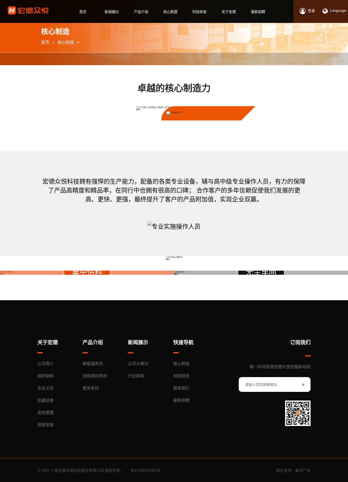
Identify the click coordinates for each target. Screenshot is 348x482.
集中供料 (87, 272)
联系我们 (181, 388)
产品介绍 (141, 12)
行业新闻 (136, 376)
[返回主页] (28, 10)
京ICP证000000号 (145, 470)
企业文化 (45, 388)
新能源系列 (93, 364)
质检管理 (45, 412)
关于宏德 (229, 12)
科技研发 (199, 12)
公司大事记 (138, 364)
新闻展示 (112, 12)
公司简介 (45, 364)
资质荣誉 (45, 425)
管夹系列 (91, 388)
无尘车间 (261, 272)
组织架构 (45, 376)
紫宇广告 (303, 470)
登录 (311, 11)
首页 (82, 12)
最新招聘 (258, 12)
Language (338, 10)
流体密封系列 (95, 376)
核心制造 (170, 12)
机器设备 (45, 400)
